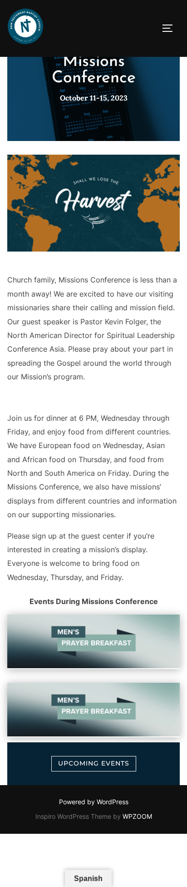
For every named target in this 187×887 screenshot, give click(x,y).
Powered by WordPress (93, 802)
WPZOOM (137, 816)
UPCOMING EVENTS (93, 763)
